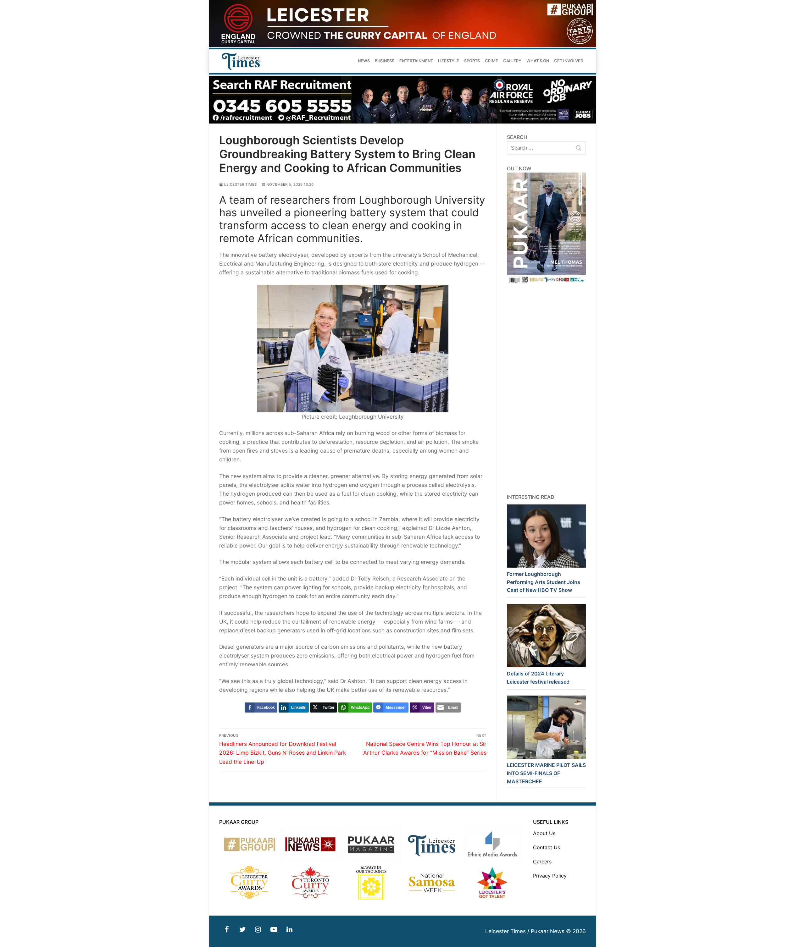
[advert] (402, 45)
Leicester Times (240, 184)
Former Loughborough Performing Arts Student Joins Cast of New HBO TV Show (543, 582)
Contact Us (546, 847)
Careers (542, 861)
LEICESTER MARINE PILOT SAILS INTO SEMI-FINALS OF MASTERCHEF (546, 773)
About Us (544, 833)
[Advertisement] (546, 389)
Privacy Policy (550, 876)
